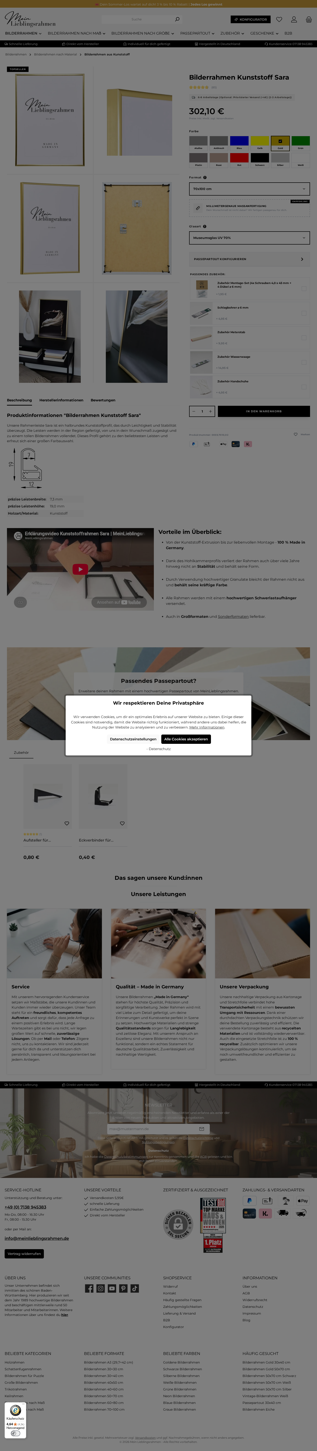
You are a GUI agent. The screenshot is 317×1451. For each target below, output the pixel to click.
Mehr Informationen (206, 727)
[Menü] (23, 1405)
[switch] (15, 1433)
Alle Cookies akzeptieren (186, 739)
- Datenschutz (158, 749)
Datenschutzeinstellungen (133, 739)
